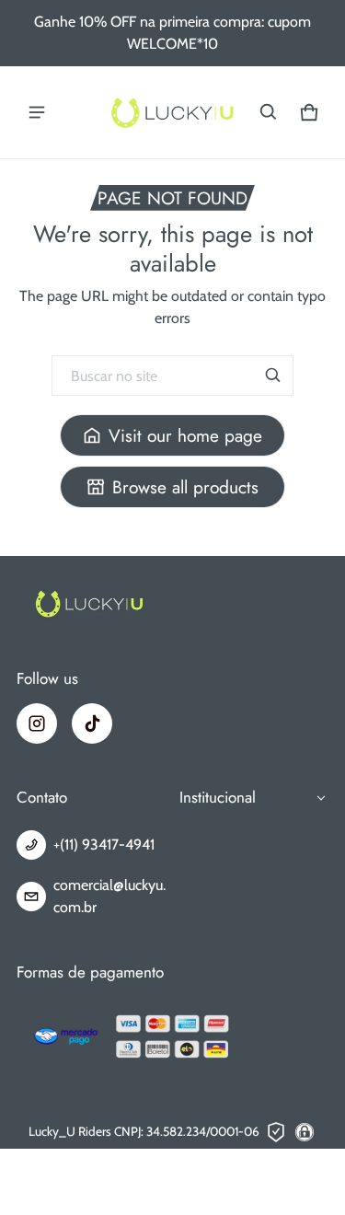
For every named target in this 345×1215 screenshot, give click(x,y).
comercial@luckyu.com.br (109, 896)
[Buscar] (273, 375)
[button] (268, 112)
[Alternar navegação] (37, 112)
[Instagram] (37, 723)
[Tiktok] (92, 723)
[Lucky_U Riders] (173, 112)
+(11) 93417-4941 (104, 844)
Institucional (217, 797)
